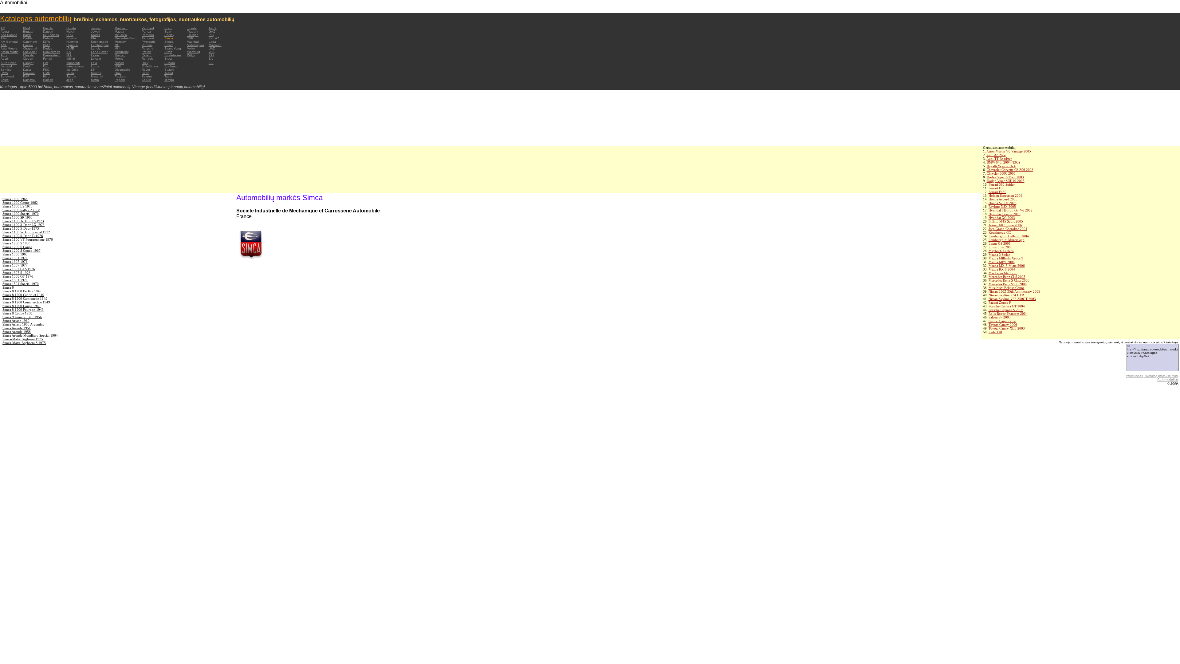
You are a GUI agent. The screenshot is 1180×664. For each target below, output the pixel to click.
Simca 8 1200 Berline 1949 (21, 291)
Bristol (5, 79)
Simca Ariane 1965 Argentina (23, 324)
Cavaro (28, 45)
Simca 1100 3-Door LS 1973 (23, 221)
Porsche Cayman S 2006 (1006, 310)
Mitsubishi (121, 51)
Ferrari (47, 58)
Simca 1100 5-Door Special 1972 (26, 232)
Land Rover (99, 51)
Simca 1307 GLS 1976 (18, 269)
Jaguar (71, 76)
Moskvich (215, 45)
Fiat (45, 63)
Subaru (169, 63)
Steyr (168, 51)
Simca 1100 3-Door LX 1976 (23, 225)
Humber (71, 38)
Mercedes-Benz (126, 38)
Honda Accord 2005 (1003, 199)
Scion (168, 28)
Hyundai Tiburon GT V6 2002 (1010, 210)
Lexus (95, 55)
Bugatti (28, 31)
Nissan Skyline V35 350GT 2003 (1012, 299)
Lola (94, 63)
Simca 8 (8, 287)
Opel (118, 73)
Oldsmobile (122, 69)
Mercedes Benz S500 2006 (1008, 284)
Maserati (97, 76)
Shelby (169, 35)
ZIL (211, 58)
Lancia (95, 48)
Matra (95, 79)
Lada (212, 41)
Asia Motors (9, 48)
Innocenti (73, 63)
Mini (117, 48)
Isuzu (70, 73)
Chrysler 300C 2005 (1001, 173)
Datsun (48, 31)
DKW (46, 41)
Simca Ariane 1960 (16, 320)
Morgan (120, 55)
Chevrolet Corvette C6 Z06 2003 (1010, 170)
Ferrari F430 (997, 192)
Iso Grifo (72, 69)
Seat (167, 31)
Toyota (192, 28)
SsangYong (172, 48)
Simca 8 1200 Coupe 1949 (21, 306)
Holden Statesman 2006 (1005, 195)
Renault (147, 58)
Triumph (193, 35)
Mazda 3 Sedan (999, 254)
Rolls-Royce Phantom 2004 (1008, 313)
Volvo (191, 48)
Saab (145, 73)
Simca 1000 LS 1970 (17, 206)
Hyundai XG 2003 (1002, 217)
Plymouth (148, 41)
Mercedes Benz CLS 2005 (1007, 277)
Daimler (48, 28)
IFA (68, 51)
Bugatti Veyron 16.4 (1001, 166)
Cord (26, 66)
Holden (48, 79)
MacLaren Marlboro (1003, 273)
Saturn (146, 79)
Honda (71, 28)
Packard (120, 76)
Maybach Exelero (1001, 251)
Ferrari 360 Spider (1002, 184)
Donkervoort (51, 51)
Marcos (96, 73)
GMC (46, 73)
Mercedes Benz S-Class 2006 (1009, 280)
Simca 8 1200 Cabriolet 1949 (23, 295)
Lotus (95, 66)
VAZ (211, 51)
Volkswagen (195, 45)
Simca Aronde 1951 (16, 328)
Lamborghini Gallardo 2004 (1009, 236)
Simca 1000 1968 (15, 199)
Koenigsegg (99, 41)
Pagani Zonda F (1000, 302)
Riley (145, 63)
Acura (5, 31)
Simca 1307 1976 (15, 261)
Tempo (169, 79)
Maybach (121, 28)
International (75, 66)
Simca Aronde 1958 (16, 332)
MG (117, 45)
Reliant (146, 55)
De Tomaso (51, 35)
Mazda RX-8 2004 (1002, 269)
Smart (168, 45)
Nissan (119, 63)
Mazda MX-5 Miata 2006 (1007, 265)
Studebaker (172, 55)
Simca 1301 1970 (15, 258)
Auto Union (9, 63)
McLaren (121, 35)
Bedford (6, 66)
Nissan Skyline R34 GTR (1006, 295)
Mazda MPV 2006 (1002, 262)
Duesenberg (52, 55)
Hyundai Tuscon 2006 (1005, 214)
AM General (9, 41)
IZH (211, 35)
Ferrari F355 (997, 188)
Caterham (30, 41)
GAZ (212, 31)
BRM (26, 28)
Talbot (168, 73)
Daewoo (29, 73)
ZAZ (211, 55)
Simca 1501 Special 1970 (20, 284)
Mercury (120, 41)
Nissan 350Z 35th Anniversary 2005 (1014, 291)
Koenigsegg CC (1000, 232)
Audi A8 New (996, 155)
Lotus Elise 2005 (1001, 247)
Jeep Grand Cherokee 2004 (1008, 229)
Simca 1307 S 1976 (16, 273)
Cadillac (28, 38)
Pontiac (147, 45)
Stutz (168, 58)
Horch (70, 31)
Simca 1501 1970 (15, 280)
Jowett (95, 31)
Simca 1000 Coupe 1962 (20, 202)
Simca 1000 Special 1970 (20, 213)
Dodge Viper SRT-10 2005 (1006, 181)
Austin (5, 58)
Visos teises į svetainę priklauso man (1152, 375)
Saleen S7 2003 (1000, 317)
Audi (4, 55)
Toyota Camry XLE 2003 (1007, 328)
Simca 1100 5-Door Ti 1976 (22, 236)
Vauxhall (193, 41)
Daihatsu (29, 79)
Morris (119, 58)
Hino (46, 76)
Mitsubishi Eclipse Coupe (1007, 288)
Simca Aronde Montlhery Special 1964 (30, 335)
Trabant (192, 31)
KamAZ (214, 38)
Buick (27, 35)
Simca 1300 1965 (15, 254)
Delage (48, 38)
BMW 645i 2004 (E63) (1003, 162)
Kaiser (95, 35)
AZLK (213, 28)
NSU (118, 66)
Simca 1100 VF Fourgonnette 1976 (27, 239)
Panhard (148, 28)
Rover (146, 69)
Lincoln (96, 58)
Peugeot (148, 38)
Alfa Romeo (9, 35)
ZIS (211, 63)
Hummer (72, 41)
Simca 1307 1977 (15, 265)
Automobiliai (1167, 379)
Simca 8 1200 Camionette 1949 (24, 298)
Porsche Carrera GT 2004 (1007, 306)
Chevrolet (30, 51)
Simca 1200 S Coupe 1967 (21, 250)
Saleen (147, 76)
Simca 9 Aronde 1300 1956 (22, 317)
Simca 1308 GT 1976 (17, 276)
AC (3, 28)
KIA (93, 38)
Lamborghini (99, 45)
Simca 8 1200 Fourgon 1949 (23, 309)
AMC (4, 45)
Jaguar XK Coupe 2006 (1005, 225)
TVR (190, 38)
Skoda (169, 41)
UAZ (212, 48)
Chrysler (28, 55)
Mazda (119, 31)
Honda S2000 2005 (1003, 203)
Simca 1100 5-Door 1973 (20, 228)
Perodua (148, 35)
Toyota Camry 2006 (1003, 324)
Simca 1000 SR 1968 (17, 217)
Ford (46, 66)
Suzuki (169, 69)
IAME (70, 48)
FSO (46, 69)
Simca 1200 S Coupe (17, 247)
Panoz (146, 31)
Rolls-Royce (150, 66)
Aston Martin (9, 51)
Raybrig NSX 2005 (1002, 206)
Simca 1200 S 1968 (16, 243)
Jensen (96, 28)
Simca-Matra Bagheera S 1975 (24, 343)
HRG (69, 35)
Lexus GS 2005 (1000, 243)
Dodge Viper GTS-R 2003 (1005, 177)
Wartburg (193, 51)
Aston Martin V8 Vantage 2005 (1008, 151)
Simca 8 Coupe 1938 (17, 313)
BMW (4, 73)
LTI (93, 69)
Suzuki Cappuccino (1002, 321)
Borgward (7, 76)
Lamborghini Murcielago (1007, 240)
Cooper (28, 63)
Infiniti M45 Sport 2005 (1006, 221)
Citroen (28, 58)
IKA (69, 55)
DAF (26, 76)
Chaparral (30, 48)
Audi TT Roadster (999, 158)
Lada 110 (995, 332)
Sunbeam (171, 66)
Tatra (167, 76)
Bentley (6, 69)
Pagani (120, 79)
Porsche (147, 48)
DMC (46, 45)
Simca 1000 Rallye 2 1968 (21, 210)
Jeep (69, 79)
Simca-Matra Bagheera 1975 (22, 339)
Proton (146, 51)
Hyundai (72, 45)
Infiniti (70, 58)
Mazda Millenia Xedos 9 (1006, 258)
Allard (5, 38)
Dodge (48, 48)
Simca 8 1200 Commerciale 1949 (26, 302)
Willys (191, 55)
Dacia (27, 69)
